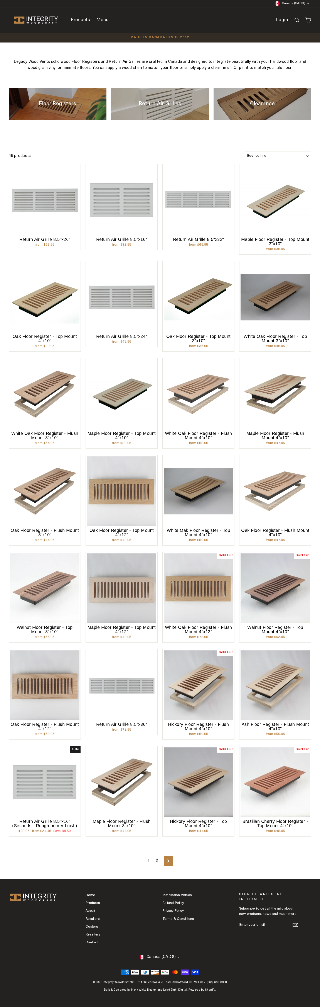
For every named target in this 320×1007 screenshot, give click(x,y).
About (90, 911)
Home (90, 895)
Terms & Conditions (178, 919)
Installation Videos (177, 895)
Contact (92, 942)
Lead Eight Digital (175, 990)
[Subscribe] (295, 925)
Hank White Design (144, 990)
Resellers (93, 934)
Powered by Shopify (202, 990)
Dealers (92, 927)
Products (80, 20)
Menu (102, 20)
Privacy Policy (173, 911)
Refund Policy (173, 903)
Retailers (93, 919)
